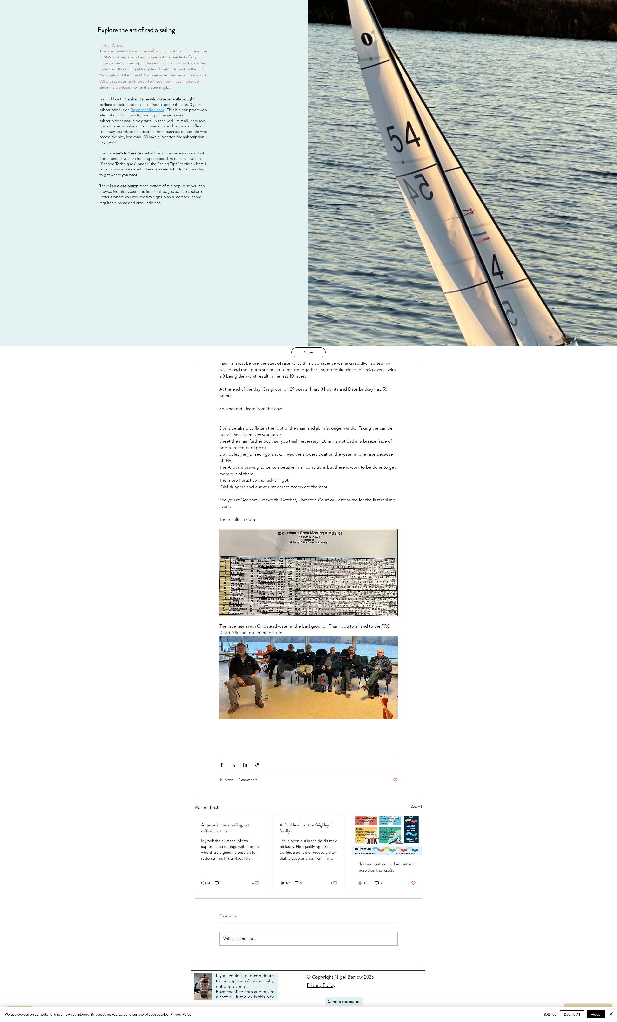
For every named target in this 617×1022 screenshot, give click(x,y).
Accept (596, 1014)
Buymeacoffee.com (147, 110)
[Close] (611, 1014)
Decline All (572, 1014)
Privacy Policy (180, 1014)
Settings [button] (550, 1014)
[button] (308, 352)
